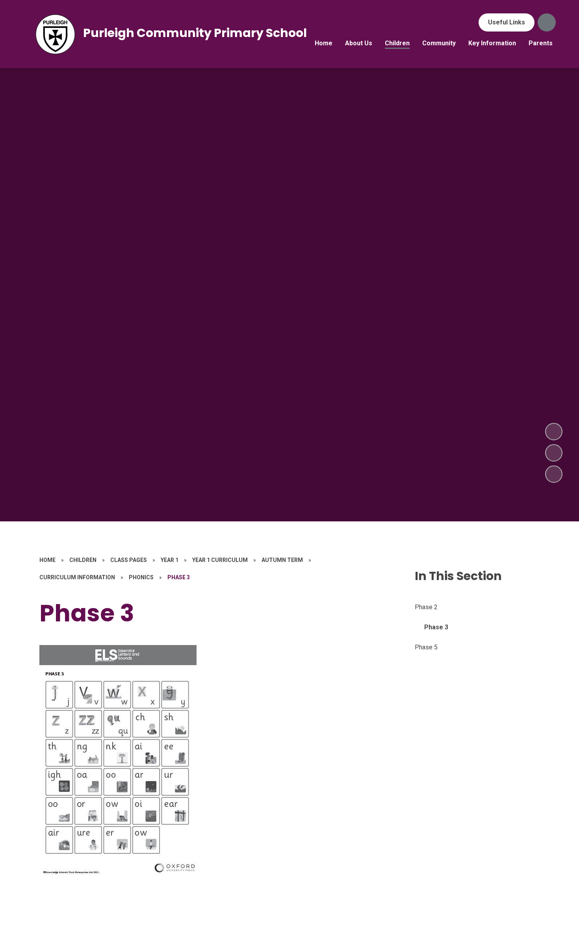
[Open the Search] (547, 22)
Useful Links (506, 22)
